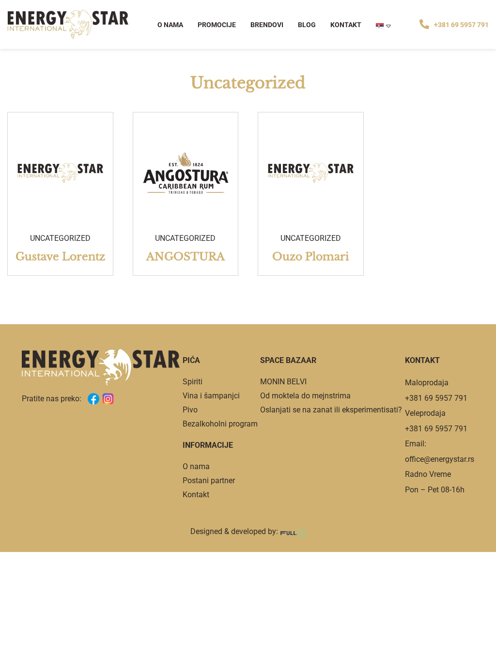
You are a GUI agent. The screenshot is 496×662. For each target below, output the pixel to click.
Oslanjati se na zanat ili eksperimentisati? (331, 409)
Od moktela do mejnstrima (305, 395)
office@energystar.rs (439, 459)
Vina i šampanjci (211, 395)
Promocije (217, 25)
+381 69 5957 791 (461, 25)
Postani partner (209, 480)
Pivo (190, 409)
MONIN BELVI (283, 381)
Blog (307, 25)
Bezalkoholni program (220, 423)
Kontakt (345, 25)
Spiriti (192, 381)
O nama (170, 25)
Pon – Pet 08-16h (435, 489)
